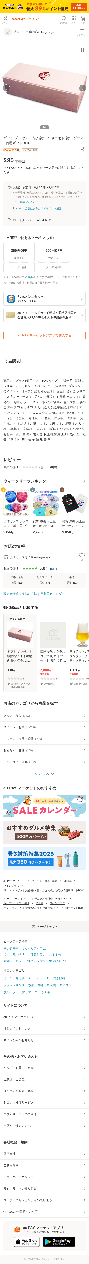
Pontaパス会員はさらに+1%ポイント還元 (37, 208)
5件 (53, 568)
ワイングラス (11, 885)
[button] (83, 149)
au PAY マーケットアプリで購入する (45, 335)
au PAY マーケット (14, 881)
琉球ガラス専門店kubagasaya (49, 898)
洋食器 (68, 881)
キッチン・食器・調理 (45, 881)
